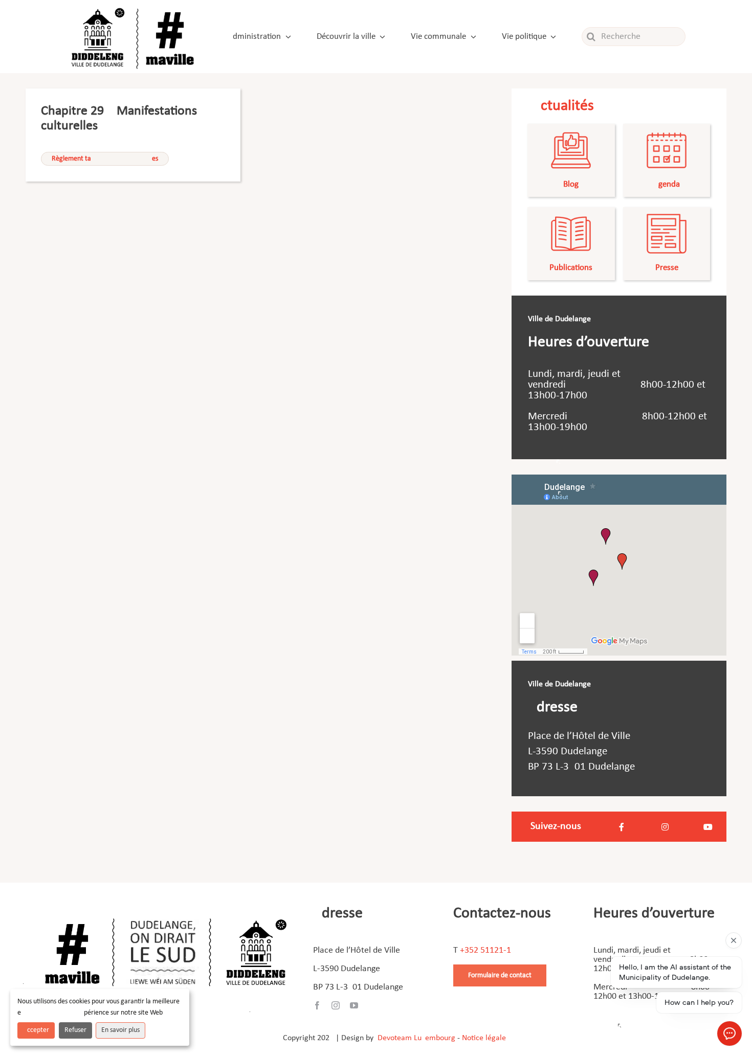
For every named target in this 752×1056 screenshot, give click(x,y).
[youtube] (354, 1005)
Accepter (36, 1030)
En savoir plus (120, 1030)
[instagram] (335, 1005)
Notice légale (484, 1038)
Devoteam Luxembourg (416, 1038)
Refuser (75, 1030)
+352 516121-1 (485, 950)
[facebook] (317, 1005)
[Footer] (166, 914)
